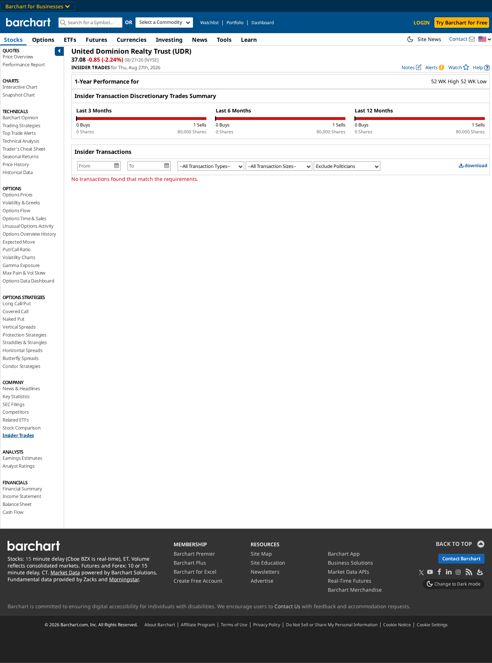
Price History (16, 164)
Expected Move (19, 242)
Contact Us (287, 606)
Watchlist (209, 22)
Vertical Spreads (19, 327)
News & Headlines (21, 388)
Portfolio (235, 22)
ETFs (70, 40)
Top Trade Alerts (19, 133)
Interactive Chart (20, 87)
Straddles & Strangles (25, 342)
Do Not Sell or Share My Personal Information (331, 624)
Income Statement (22, 496)
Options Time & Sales (24, 218)
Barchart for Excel (195, 571)
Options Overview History (29, 234)
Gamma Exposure (21, 265)
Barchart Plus (190, 562)
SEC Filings (13, 404)
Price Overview (18, 56)
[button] (485, 39)
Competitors (16, 412)
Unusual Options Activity (28, 226)
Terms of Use (234, 624)
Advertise (262, 580)
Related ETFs (16, 420)
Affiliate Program (198, 624)
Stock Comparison (22, 427)
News (199, 40)
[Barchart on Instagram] (458, 572)
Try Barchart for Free (461, 22)
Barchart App (344, 553)
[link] (481, 67)
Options (43, 40)
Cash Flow (13, 512)
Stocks (13, 40)
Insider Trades (18, 435)
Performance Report (24, 64)
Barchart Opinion (20, 117)
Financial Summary (22, 488)
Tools (224, 40)
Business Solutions (350, 562)
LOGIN (421, 22)
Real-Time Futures (349, 580)
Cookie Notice (397, 624)
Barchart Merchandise (355, 589)
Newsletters (265, 571)
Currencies (132, 40)
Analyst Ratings (19, 466)
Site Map (261, 553)
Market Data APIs (348, 571)
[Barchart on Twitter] (421, 573)
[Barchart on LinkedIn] (449, 572)
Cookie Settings (432, 624)
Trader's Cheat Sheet (24, 149)
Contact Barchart (461, 558)
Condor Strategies (21, 366)
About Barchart (159, 624)
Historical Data (18, 172)
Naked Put (13, 319)
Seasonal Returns (21, 156)
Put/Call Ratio (17, 249)
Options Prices (17, 194)
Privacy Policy (266, 624)
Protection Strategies (24, 335)
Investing (169, 40)
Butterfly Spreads (21, 358)
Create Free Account (198, 580)
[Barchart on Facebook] (439, 572)
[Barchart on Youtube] (430, 572)
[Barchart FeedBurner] (479, 572)
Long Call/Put (17, 303)
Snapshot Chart (19, 95)
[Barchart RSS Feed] (468, 572)
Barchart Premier (194, 553)
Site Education (268, 562)
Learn (249, 40)
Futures (96, 40)
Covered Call (15, 311)
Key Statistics (16, 396)
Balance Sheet (17, 504)
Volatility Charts (19, 257)
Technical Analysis (21, 141)
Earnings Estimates (22, 458)
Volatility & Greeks (21, 202)
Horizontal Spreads (22, 350)
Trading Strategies (21, 125)
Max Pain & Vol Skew (24, 273)
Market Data (65, 572)
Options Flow (16, 210)
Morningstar (124, 579)
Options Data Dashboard (28, 280)
